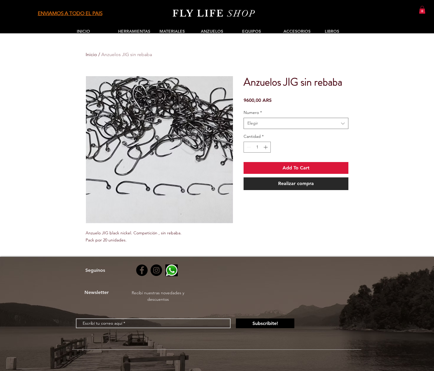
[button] (422, 10)
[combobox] (296, 123)
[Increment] (266, 147)
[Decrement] (248, 147)
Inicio (91, 54)
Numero (253, 112)
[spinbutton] (257, 147)
